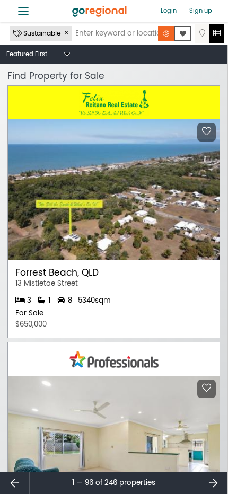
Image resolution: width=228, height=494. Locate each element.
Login (169, 10)
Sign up (200, 10)
